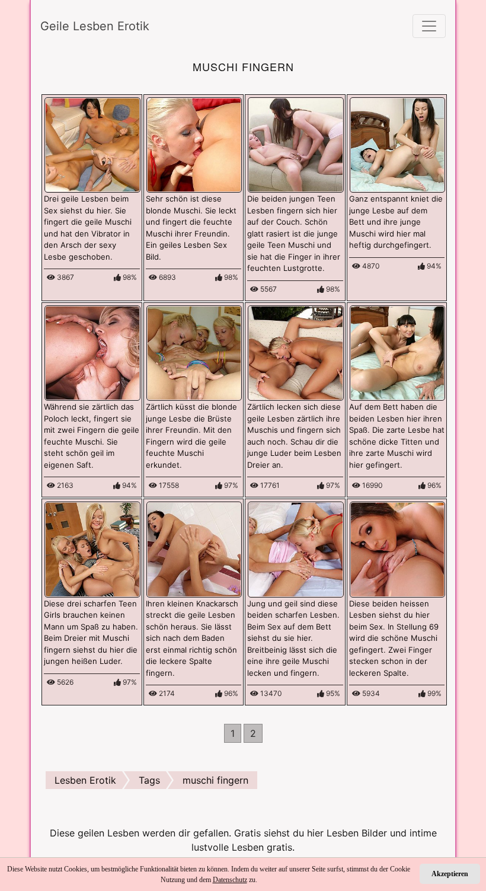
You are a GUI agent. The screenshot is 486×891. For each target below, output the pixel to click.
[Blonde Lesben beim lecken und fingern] (194, 144)
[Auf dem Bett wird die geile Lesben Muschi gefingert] (397, 144)
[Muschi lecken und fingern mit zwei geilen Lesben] (295, 548)
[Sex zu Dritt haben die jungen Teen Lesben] (92, 548)
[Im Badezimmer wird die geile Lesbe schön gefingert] (194, 548)
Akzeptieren (449, 874)
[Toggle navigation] (429, 26)
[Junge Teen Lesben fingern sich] (295, 144)
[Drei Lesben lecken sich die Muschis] (295, 352)
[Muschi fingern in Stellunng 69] (397, 548)
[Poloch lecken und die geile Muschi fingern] (92, 352)
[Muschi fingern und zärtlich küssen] (194, 352)
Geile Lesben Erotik (94, 26)
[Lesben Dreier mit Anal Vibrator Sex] (92, 144)
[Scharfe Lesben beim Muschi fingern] (397, 352)
